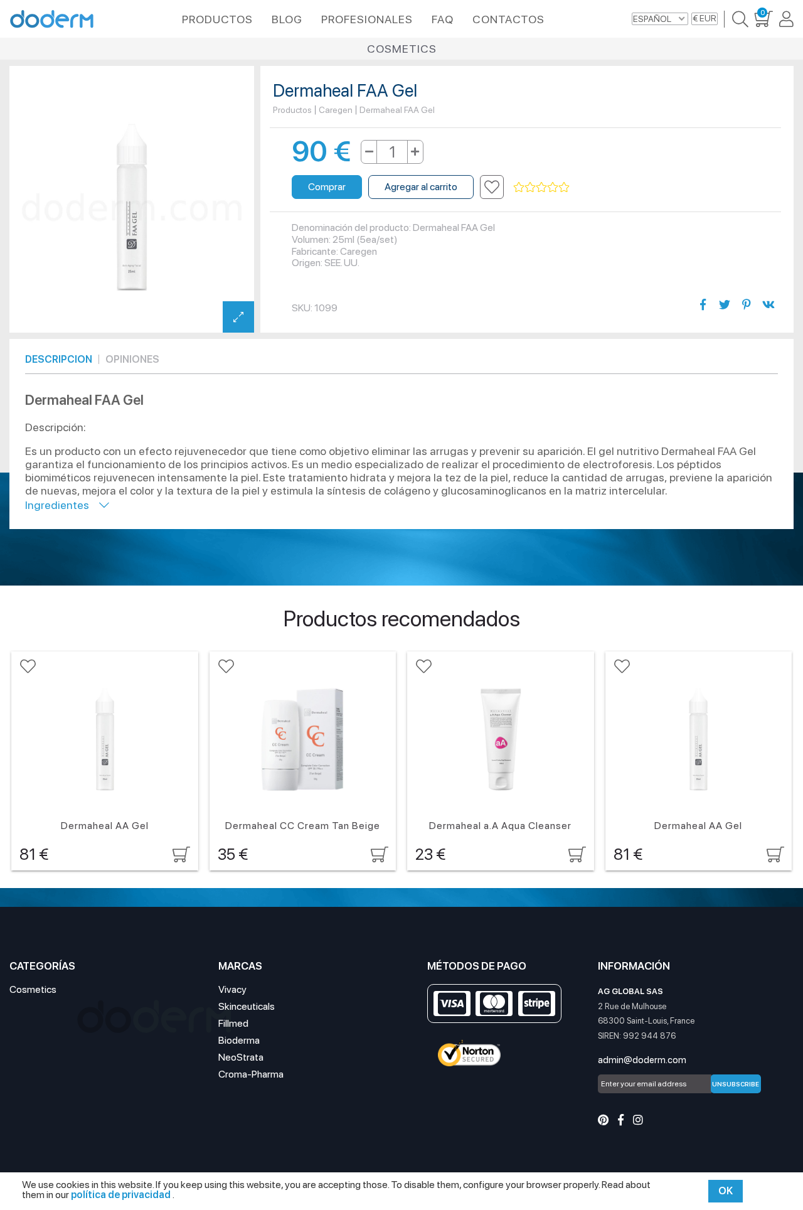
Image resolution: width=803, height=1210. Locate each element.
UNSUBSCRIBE (735, 1084)
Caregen (336, 110)
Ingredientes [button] (62, 504)
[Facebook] (621, 1120)
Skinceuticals (246, 1006)
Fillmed (233, 1023)
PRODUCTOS (217, 19)
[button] (492, 187)
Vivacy (232, 989)
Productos (292, 110)
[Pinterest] (603, 1120)
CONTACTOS (508, 19)
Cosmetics (402, 48)
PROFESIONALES (367, 19)
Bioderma (239, 1040)
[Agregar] (415, 152)
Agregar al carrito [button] (421, 187)
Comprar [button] (327, 187)
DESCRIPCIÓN (58, 359)
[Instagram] (638, 1120)
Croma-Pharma (251, 1074)
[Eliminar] (369, 152)
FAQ (443, 19)
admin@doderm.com (642, 1060)
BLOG (287, 19)
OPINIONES (132, 359)
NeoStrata (240, 1057)
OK (725, 1191)
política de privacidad (122, 1195)
